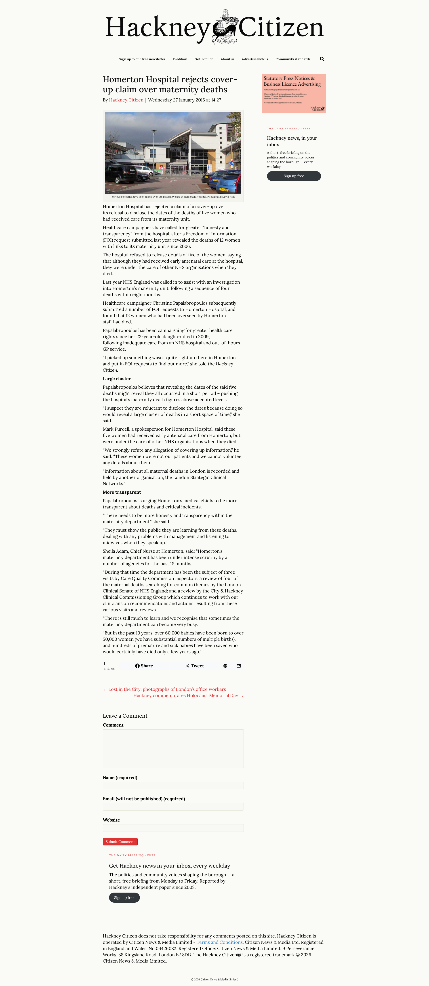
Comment (113, 725)
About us (227, 59)
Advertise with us (255, 59)
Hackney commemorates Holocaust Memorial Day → (188, 695)
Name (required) (120, 777)
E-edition (180, 59)
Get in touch (204, 59)
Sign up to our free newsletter (142, 59)
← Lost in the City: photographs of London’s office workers (164, 689)
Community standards (292, 59)
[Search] (322, 59)
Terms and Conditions (220, 942)
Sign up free (124, 897)
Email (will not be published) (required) (144, 798)
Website (111, 820)
